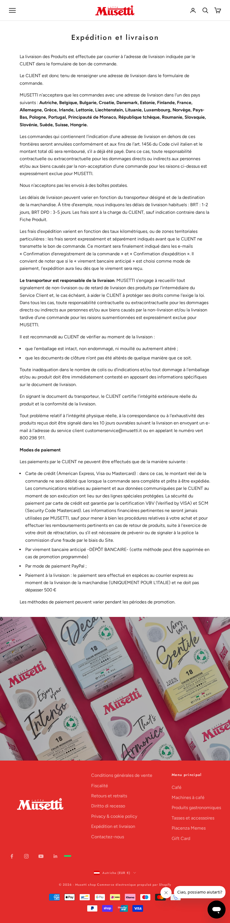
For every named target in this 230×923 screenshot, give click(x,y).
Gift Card (181, 838)
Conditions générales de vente (121, 775)
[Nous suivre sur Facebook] (12, 856)
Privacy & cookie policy (114, 816)
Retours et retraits (109, 795)
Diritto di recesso (108, 806)
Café (176, 787)
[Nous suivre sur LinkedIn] (55, 856)
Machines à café (188, 797)
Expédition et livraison (113, 826)
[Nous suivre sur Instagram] (26, 856)
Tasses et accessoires (193, 818)
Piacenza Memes (189, 828)
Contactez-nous (107, 836)
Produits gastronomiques (196, 807)
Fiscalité (99, 785)
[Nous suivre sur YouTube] (41, 856)
